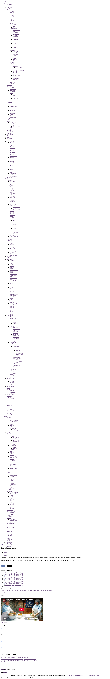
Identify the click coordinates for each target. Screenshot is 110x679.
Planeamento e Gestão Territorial (20, 45)
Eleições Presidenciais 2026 (13, 144)
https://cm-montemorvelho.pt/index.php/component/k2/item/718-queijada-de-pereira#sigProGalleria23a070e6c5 (27, 590)
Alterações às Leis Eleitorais (13, 174)
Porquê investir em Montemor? (13, 474)
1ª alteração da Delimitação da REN (16, 365)
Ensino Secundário (12, 193)
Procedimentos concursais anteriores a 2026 (20, 69)
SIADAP (15, 71)
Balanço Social (16, 42)
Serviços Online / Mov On (10, 532)
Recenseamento (13, 176)
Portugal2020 (13, 122)
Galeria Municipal (12, 272)
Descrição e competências (13, 88)
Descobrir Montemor (9, 433)
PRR (11, 129)
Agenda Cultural (13, 251)
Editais (14, 27)
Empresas (12, 504)
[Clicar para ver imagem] (6, 544)
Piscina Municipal (12, 288)
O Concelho (9, 180)
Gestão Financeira (12, 49)
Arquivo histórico (12, 265)
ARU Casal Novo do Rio (16, 324)
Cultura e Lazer (10, 259)
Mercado (12, 390)
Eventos (11, 283)
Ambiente (9, 258)
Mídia (5, 592)
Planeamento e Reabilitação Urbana (13, 344)
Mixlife (42, 677)
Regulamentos (16, 34)
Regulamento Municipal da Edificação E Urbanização (16, 336)
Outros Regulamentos (16, 340)
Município (6, 3)
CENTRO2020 (16, 126)
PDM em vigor (19, 349)
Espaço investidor (9, 471)
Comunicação (10, 103)
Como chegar (13, 425)
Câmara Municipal (9, 9)
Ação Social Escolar (12, 218)
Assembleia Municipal (9, 85)
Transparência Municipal (10, 135)
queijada (6, 551)
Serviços (12, 508)
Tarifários (15, 35)
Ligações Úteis (10, 527)
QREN (11, 127)
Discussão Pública (12, 376)
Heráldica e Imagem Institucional (12, 19)
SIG (11, 485)
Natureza (12, 449)
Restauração (15, 430)
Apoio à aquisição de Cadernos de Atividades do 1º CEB (16, 231)
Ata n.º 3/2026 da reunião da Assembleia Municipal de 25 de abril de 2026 (18, 659)
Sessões (11, 93)
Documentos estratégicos (13, 205)
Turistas (5, 416)
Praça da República (12, 382)
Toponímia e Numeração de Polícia (13, 369)
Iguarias (14, 429)
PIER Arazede (19, 359)
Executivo (12, 14)
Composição (12, 90)
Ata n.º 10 (3, 661)
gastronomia (6, 553)
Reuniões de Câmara (12, 22)
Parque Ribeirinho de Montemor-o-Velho (13, 465)
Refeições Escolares (15, 221)
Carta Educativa (16, 207)
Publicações (12, 113)
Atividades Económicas (9, 490)
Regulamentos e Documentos (13, 111)
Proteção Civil (10, 256)
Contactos (9, 137)
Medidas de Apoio (12, 513)
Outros (14, 47)
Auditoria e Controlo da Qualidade (12, 82)
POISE (14, 123)
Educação (9, 186)
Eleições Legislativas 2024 (12, 159)
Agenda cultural (13, 456)
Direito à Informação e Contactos (13, 373)
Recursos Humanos (12, 63)
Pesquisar (3, 669)
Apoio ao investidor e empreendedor (13, 480)
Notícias (11, 105)
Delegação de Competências (16, 79)
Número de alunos (12, 215)
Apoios (11, 400)
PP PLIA (18, 350)
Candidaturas (13, 237)
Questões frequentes (9, 525)
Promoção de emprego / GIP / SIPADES (13, 306)
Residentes (6, 178)
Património (12, 260)
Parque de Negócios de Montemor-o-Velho (13, 498)
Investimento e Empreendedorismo (11, 510)
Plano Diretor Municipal (13, 488)
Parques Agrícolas (12, 502)
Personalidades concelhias (13, 281)
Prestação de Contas (15, 40)
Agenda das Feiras (12, 392)
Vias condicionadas (13, 116)
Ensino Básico (13, 190)
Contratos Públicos (15, 60)
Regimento (12, 91)
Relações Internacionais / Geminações (10, 132)
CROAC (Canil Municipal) (10, 395)
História (8, 5)
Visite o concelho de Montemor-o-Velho (14, 421)
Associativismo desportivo (13, 297)
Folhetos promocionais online (13, 460)
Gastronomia (13, 428)
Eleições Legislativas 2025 (12, 152)
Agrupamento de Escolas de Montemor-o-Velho (14, 201)
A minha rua (9, 535)
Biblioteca (12, 302)
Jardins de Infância (12, 189)
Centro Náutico (13, 286)
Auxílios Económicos (15, 226)
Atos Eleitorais (10, 141)
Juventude (9, 300)
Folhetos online (13, 520)
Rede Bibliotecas (14, 270)
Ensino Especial (13, 197)
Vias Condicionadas (13, 254)
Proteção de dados (94, 675)
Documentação (13, 28)
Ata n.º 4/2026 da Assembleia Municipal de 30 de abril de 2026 (16, 657)
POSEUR (15, 125)
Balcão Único (10, 185)
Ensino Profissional (12, 195)
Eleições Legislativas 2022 (12, 171)
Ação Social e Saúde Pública (10, 239)
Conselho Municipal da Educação (13, 212)
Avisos (11, 114)
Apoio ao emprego (12, 477)
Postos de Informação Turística (9, 517)
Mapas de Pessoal (15, 73)
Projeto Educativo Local (16, 209)
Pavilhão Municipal (12, 290)
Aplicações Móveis (9, 540)
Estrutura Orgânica (12, 16)
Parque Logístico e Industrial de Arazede (14, 494)
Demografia (9, 7)
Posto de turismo (13, 457)
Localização (9, 4)
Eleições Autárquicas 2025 (12, 148)
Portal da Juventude (12, 313)
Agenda (14, 24)
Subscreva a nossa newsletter (7, 671)
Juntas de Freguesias (9, 101)
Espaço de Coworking (9, 404)
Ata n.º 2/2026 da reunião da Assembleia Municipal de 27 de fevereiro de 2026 (19, 660)
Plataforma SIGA (14, 236)
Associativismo (10, 397)
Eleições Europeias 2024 (13, 155)
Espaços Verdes (13, 468)
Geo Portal (9, 534)
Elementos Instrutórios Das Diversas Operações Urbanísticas (16, 330)
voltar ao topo (4, 622)
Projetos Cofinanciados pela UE (10, 120)
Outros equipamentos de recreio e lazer (14, 294)
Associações (12, 398)
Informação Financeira (15, 52)
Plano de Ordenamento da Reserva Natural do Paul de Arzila (20, 353)
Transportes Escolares (15, 223)
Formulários (15, 43)
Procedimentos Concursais (16, 65)
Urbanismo (12, 326)
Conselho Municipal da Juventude (13, 310)
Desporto (9, 284)
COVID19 (9, 177)
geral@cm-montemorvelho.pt (76, 675)
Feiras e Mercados (9, 388)
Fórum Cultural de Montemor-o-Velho (13, 275)
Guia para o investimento (13, 484)
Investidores (6, 469)
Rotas (11, 451)
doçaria (5, 555)
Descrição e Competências (13, 12)
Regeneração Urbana (13, 319)
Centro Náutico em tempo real (16, 441)
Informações (12, 235)
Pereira (5, 552)
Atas (14, 26)
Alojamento (12, 426)
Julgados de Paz (10, 386)
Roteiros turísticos (12, 262)
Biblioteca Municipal (12, 268)
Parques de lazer (13, 303)
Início (5, 1)
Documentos (16, 77)
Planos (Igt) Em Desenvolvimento (17, 357)
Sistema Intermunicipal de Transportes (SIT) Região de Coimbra (11, 409)
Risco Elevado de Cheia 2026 (10, 414)
